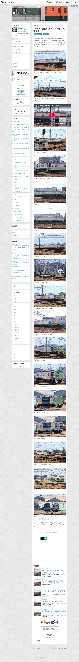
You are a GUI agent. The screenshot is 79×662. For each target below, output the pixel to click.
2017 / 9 (17, 327)
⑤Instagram (15, 61)
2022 (15, 307)
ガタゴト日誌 (19, 12)
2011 (15, 357)
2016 (15, 343)
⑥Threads (15, 63)
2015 (15, 346)
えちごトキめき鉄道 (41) (18, 197)
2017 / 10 (17, 326)
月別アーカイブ (16, 292)
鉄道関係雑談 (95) (16, 208)
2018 (15, 318)
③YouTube (15, 55)
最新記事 (14, 118)
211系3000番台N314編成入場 (20, 153)
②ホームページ (16, 52)
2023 (15, 304)
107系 (54, 38)
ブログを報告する (45, 659)
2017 (15, 321)
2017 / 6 (17, 332)
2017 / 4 (17, 335)
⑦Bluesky (14, 66)
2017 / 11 (17, 324)
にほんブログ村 (49, 637)
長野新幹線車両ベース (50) (19, 165)
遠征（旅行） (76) (16, 202)
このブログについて (17, 41)
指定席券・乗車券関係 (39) (19, 214)
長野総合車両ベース (38, 34)
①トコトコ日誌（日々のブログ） (20, 49)
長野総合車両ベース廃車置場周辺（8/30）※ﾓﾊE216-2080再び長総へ (20, 129)
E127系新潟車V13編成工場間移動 (59, 648)
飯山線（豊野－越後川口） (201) (20, 176)
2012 (15, 354)
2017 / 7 (17, 331)
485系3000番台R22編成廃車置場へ (53, 601)
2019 (15, 315)
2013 (15, 352)
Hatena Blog (38, 659)
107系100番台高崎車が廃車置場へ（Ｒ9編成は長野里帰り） (52, 572)
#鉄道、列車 (45, 34)
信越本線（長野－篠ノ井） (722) (20, 171)
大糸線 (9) (14, 182)
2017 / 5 (17, 334)
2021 (15, 309)
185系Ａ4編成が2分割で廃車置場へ (53, 581)
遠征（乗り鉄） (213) (17, 205)
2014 (15, 349)
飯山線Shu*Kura (16, 121)
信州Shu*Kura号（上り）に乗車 (20, 124)
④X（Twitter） (16, 58)
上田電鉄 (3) (15, 194)
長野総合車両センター (40, 38)
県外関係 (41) (15, 200)
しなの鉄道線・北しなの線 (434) (20, 188)
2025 (15, 298)
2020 (15, 312)
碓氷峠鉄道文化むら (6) (18, 220)
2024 (15, 301)
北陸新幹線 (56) (16, 168)
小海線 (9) (14, 179)
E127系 (40, 178)
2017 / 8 (17, 329)
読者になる (74, 6)
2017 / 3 (17, 337)
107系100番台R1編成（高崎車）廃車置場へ (49, 29)
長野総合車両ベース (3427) (19, 162)
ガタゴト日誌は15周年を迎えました (41, 648)
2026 (15, 295)
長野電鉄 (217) (16, 191)
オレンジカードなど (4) (18, 217)
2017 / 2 (17, 338)
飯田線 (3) (14, 185)
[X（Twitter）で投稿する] (42, 538)
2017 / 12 (17, 323)
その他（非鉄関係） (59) (18, 211)
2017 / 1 (17, 340)
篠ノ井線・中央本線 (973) (18, 173)
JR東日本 (43, 523)
